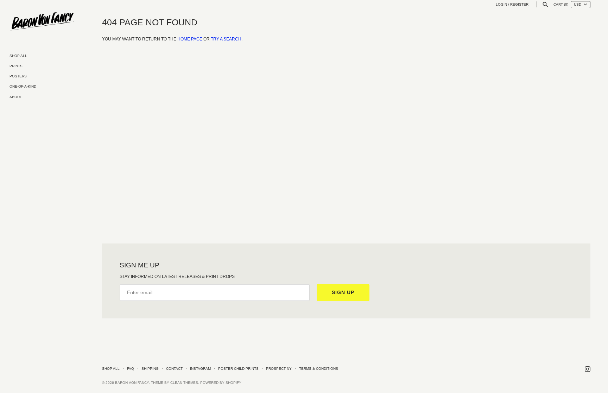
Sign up (343, 292)
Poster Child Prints (238, 368)
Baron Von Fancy (132, 383)
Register (519, 4)
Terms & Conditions (318, 368)
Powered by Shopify (220, 383)
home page (189, 39)
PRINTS (16, 66)
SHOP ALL (18, 56)
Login (501, 4)
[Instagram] (587, 369)
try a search (226, 39)
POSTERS (18, 76)
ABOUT (16, 97)
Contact (174, 368)
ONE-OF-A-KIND (23, 86)
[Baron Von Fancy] (42, 21)
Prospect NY (279, 368)
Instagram (200, 368)
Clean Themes (184, 383)
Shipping (150, 368)
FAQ (130, 368)
